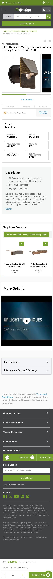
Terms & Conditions (10, 537)
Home (5, 31)
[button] (13, 3)
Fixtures (33, 31)
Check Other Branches (43, 112)
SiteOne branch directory (13, 484)
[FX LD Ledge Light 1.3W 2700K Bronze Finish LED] (14, 252)
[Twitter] (10, 497)
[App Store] (14, 455)
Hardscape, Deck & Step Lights (17, 34)
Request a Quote (40, 575)
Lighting (24, 31)
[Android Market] (39, 455)
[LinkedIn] (23, 497)
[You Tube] (17, 497)
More (9, 209)
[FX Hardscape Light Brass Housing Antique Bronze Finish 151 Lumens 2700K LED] (38, 252)
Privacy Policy (26, 537)
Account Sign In (26, 24)
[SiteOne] (23, 11)
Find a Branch (10, 465)
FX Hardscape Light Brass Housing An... (38, 265)
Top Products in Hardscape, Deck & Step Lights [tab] (26, 234)
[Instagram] (28, 497)
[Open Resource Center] (48, 574)
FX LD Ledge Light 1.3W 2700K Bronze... (15, 265)
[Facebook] (5, 497)
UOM (5, 568)
